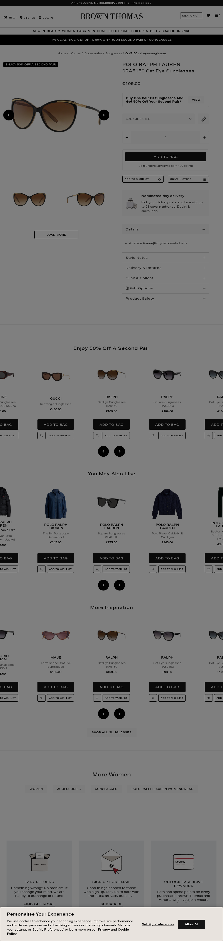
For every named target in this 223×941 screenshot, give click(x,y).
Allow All (192, 924)
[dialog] (111, 924)
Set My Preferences (158, 924)
